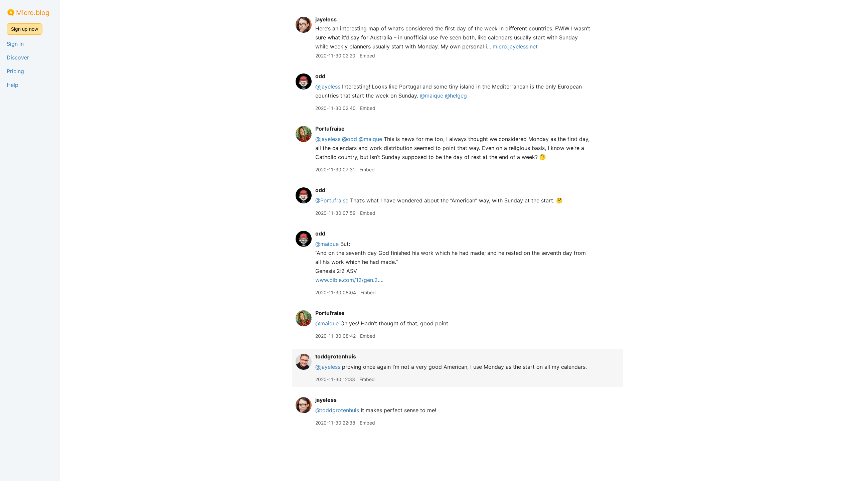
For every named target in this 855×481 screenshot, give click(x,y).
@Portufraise (331, 200)
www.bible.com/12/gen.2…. (349, 280)
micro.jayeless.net (515, 46)
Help (12, 85)
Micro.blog (32, 13)
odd (320, 76)
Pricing (15, 71)
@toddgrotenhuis (337, 410)
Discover (18, 57)
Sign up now (24, 29)
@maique (431, 95)
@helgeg (456, 95)
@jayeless (327, 86)
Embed (367, 55)
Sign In (15, 43)
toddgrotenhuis (335, 356)
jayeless (326, 19)
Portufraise (330, 128)
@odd (349, 139)
